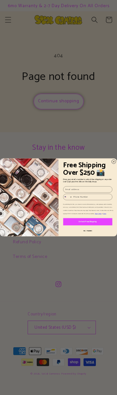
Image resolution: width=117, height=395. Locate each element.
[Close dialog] (113, 162)
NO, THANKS (88, 231)
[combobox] (67, 197)
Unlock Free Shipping (88, 221)
